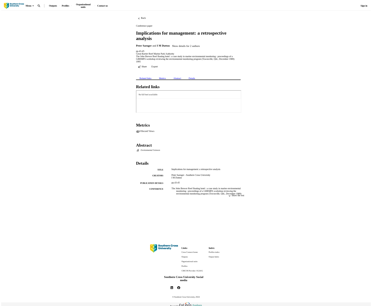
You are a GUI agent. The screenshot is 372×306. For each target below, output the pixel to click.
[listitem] (171, 287)
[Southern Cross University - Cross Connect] (13, 6)
